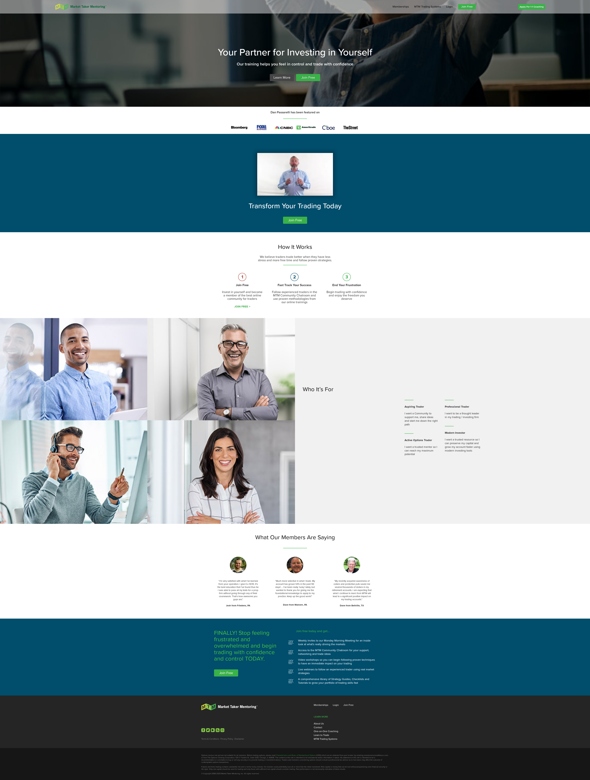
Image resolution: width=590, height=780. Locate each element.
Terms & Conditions (210, 739)
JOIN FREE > (242, 307)
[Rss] (218, 730)
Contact (318, 727)
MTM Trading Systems (427, 7)
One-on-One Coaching (326, 731)
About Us (319, 723)
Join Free (467, 7)
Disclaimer (239, 739)
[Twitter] (208, 730)
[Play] (213, 730)
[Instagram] (222, 730)
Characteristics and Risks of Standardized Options (296, 755)
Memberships (401, 7)
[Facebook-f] (203, 730)
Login (449, 7)
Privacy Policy (226, 739)
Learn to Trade (321, 735)
